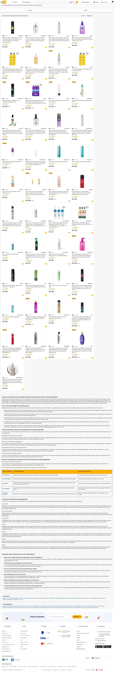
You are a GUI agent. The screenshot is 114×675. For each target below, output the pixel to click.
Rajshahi (78, 637)
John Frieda (66, 128)
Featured (89, 15)
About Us (4, 631)
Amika (68, 283)
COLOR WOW (43, 35)
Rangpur (78, 646)
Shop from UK (13, 666)
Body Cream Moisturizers (60, 606)
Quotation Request (6, 635)
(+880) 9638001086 (101, 640)
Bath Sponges (90, 607)
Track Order (5, 642)
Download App (24, 631)
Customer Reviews (24, 635)
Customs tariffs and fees (8, 644)
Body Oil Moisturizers (19, 607)
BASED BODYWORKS (19, 377)
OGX (91, 346)
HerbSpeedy (58, 598)
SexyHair (90, 189)
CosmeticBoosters (28, 598)
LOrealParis (64, 598)
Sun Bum (44, 189)
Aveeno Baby (89, 98)
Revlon (88, 598)
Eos (91, 598)
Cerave (40, 598)
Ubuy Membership (6, 651)
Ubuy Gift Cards (24, 644)
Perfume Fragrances (35, 606)
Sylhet (77, 640)
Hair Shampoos (51, 606)
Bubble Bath (61, 607)
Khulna (78, 635)
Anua (8, 598)
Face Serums (16, 606)
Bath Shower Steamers (69, 607)
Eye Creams (27, 607)
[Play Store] (107, 647)
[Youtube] (97, 670)
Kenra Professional (89, 128)
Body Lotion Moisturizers (8, 606)
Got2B (21, 67)
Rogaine (11, 598)
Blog (21, 646)
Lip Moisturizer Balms (43, 607)
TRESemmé (20, 35)
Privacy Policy (56, 670)
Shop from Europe (72, 666)
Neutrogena (45, 598)
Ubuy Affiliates (23, 649)
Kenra (68, 35)
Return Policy (23, 637)
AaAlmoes (74, 598)
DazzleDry (16, 598)
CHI (22, 346)
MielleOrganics (16, 599)
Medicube (51, 598)
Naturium (79, 598)
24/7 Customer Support (105, 631)
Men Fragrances (69, 606)
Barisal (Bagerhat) (81, 642)
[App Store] (99, 647)
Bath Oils (51, 607)
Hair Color (84, 606)
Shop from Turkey (62, 666)
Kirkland (103, 598)
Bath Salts (55, 607)
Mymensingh (79, 644)
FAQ (21, 640)
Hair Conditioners (43, 606)
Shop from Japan (22, 666)
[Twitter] (99, 670)
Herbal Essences (89, 221)
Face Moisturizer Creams (25, 606)
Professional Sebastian (43, 159)
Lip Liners (96, 607)
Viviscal (99, 598)
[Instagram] (94, 670)
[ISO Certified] (15, 659)
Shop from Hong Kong (32, 666)
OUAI (45, 67)
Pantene (21, 189)
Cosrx (21, 599)
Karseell (4, 598)
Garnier (67, 67)
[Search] (77, 2)
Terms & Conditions (46, 670)
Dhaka (78, 631)
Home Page (4, 5)
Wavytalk (69, 598)
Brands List (23, 633)
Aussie (91, 35)
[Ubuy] (3, 2)
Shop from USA (5, 666)
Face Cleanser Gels (34, 607)
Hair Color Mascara (100, 606)
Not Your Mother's (66, 221)
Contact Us (4, 633)
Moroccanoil (66, 159)
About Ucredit (23, 642)
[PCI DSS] (5, 660)
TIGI (45, 315)
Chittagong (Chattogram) (82, 633)
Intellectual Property (7, 637)
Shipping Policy (5, 646)
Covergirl (84, 598)
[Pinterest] (102, 670)
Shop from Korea (43, 666)
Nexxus (67, 98)
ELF (54, 598)
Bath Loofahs (84, 607)
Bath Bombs (77, 607)
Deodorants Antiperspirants (8, 607)
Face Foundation (77, 606)
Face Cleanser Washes (91, 606)
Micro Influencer (6, 649)
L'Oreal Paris (20, 98)
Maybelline (95, 598)
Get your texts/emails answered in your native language (105, 635)
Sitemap (4, 640)
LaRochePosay (35, 598)
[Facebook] (92, 670)
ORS (45, 283)
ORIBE (21, 283)
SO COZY (21, 128)
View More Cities (80, 649)
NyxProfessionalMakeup (7, 599)
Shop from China (52, 666)
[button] (86, 2)
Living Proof (43, 221)
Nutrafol (21, 598)
